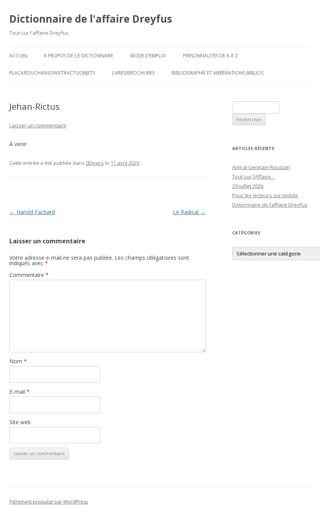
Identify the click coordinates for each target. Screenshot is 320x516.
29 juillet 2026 (247, 185)
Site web (20, 422)
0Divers (95, 162)
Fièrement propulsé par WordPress (48, 501)
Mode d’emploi (148, 55)
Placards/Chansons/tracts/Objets (52, 73)
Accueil (18, 55)
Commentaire (29, 275)
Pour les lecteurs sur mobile (265, 195)
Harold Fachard (32, 212)
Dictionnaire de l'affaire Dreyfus (90, 19)
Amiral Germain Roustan (261, 167)
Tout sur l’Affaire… (253, 176)
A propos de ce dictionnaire (78, 55)
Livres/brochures (133, 73)
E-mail (19, 391)
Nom (18, 361)
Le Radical (189, 212)
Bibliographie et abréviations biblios (217, 73)
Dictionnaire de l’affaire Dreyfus (270, 204)
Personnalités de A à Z (210, 55)
